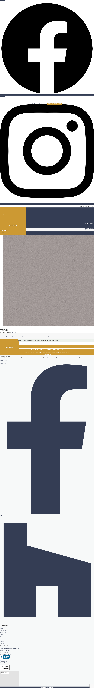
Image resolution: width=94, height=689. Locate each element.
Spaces (28, 213)
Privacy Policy (3, 360)
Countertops (9, 213)
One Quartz (14, 332)
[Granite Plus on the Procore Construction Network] (5, 670)
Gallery (43, 213)
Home (1, 213)
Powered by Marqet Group (47, 687)
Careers (2, 643)
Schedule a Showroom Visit (54, 103)
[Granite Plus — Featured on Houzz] (6, 663)
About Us (50, 213)
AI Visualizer (20, 213)
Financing (36, 213)
